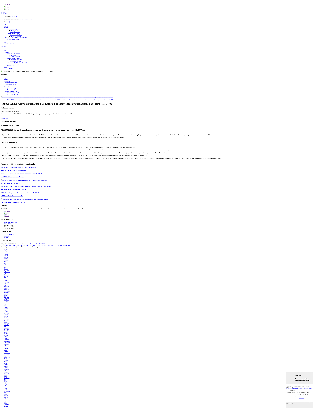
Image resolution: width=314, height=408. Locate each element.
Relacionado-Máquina (13, 39)
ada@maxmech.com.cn (13, 21)
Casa (5, 24)
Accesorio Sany (15, 245)
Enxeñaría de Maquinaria (13, 29)
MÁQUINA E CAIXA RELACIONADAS (15, 38)
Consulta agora (4, 118)
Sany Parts (38, 245)
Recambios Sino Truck (16, 35)
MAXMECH (4, 46)
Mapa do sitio (33, 244)
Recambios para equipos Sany (49, 245)
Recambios (7, 81)
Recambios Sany (14, 30)
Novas (5, 42)
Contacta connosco (9, 43)
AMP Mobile (41, 244)
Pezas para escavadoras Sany (27, 245)
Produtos (6, 27)
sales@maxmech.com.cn (26, 19)
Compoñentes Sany (6, 245)
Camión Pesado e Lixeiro (13, 33)
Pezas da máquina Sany (64, 245)
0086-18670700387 (15, 16)
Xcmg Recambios (15, 32)
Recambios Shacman (15, 36)
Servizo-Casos (11, 40)
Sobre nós (6, 26)
